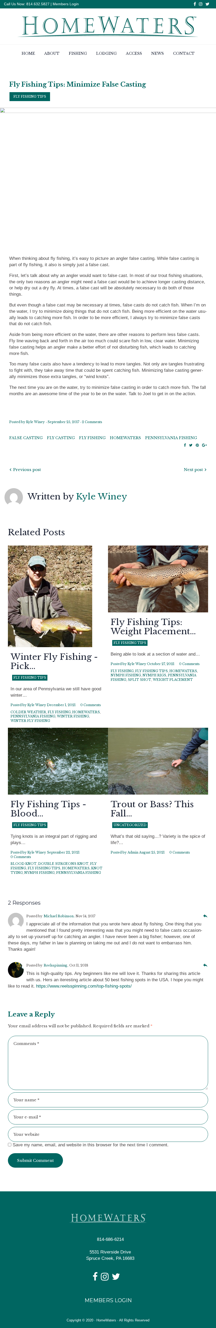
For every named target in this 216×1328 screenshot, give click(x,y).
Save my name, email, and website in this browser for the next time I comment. (91, 1144)
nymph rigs (154, 675)
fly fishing (92, 437)
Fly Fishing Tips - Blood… (48, 809)
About (52, 53)
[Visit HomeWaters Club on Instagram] (105, 1278)
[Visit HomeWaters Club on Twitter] (116, 1278)
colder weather (28, 712)
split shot (139, 680)
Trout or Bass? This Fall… (152, 809)
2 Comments (92, 422)
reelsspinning (55, 965)
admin (132, 852)
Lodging (106, 53)
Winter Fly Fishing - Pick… (54, 661)
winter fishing (73, 716)
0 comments (90, 705)
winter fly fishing (30, 721)
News (157, 53)
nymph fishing (126, 675)
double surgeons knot (63, 864)
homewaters (125, 437)
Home (28, 53)
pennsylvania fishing (171, 437)
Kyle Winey (35, 422)
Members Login (66, 4)
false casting (26, 437)
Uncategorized (130, 825)
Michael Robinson (58, 916)
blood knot (24, 864)
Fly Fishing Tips (29, 96)
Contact (184, 53)
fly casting (61, 437)
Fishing (78, 53)
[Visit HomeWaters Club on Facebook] (94, 1278)
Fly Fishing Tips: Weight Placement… (153, 627)
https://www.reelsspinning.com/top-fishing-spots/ (84, 986)
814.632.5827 (37, 4)
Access (134, 53)
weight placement (173, 680)
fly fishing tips (151, 671)
